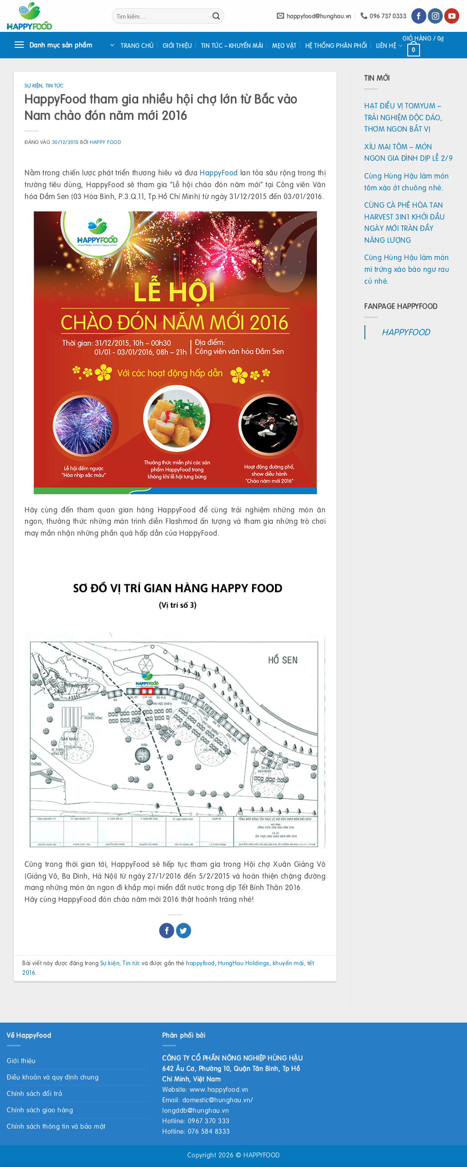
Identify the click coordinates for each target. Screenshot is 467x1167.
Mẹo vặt (284, 45)
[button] (64, 45)
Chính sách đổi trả (34, 1093)
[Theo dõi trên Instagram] (435, 16)
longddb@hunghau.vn (195, 1110)
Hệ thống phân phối (337, 45)
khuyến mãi (288, 963)
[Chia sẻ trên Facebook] (166, 930)
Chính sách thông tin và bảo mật (56, 1126)
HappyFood (218, 172)
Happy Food (105, 141)
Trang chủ (137, 45)
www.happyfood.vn (219, 1089)
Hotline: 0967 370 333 (196, 1120)
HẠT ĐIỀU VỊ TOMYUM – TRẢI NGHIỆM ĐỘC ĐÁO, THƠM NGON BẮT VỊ (403, 117)
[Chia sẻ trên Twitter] (183, 930)
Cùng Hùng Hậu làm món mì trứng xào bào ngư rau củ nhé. (406, 269)
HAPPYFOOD (406, 332)
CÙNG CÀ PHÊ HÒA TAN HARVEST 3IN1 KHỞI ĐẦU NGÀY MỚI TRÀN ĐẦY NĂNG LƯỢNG (404, 222)
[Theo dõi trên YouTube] (451, 16)
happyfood (200, 963)
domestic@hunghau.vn (216, 1099)
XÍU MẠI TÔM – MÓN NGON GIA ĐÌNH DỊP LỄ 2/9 (408, 152)
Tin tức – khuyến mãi (232, 45)
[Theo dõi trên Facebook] (418, 16)
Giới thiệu (177, 45)
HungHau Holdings (244, 963)
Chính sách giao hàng (40, 1109)
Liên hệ (386, 45)
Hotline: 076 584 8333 (196, 1131)
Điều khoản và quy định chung (53, 1076)
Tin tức (55, 85)
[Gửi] (216, 16)
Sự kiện (33, 85)
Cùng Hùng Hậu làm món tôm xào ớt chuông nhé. (406, 181)
